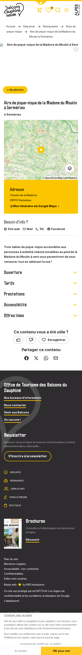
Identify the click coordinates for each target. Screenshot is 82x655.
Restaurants (50, 26)
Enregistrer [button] (57, 340)
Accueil (10, 26)
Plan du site (11, 559)
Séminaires (16, 480)
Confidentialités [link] (13, 573)
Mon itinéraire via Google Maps (35, 206)
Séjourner (29, 26)
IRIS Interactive (35, 584)
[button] (41, 3)
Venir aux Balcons (16, 412)
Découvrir (32, 539)
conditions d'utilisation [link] (42, 595)
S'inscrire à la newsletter (27, 456)
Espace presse (18, 497)
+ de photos (15, 89)
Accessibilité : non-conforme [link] (21, 568)
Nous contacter (15, 405)
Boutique (15, 505)
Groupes (15, 472)
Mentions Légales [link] (15, 563)
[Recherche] (57, 9)
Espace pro (17, 488)
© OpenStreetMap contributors (59, 178)
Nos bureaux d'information (22, 397)
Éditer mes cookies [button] (15, 578)
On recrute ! (12, 419)
